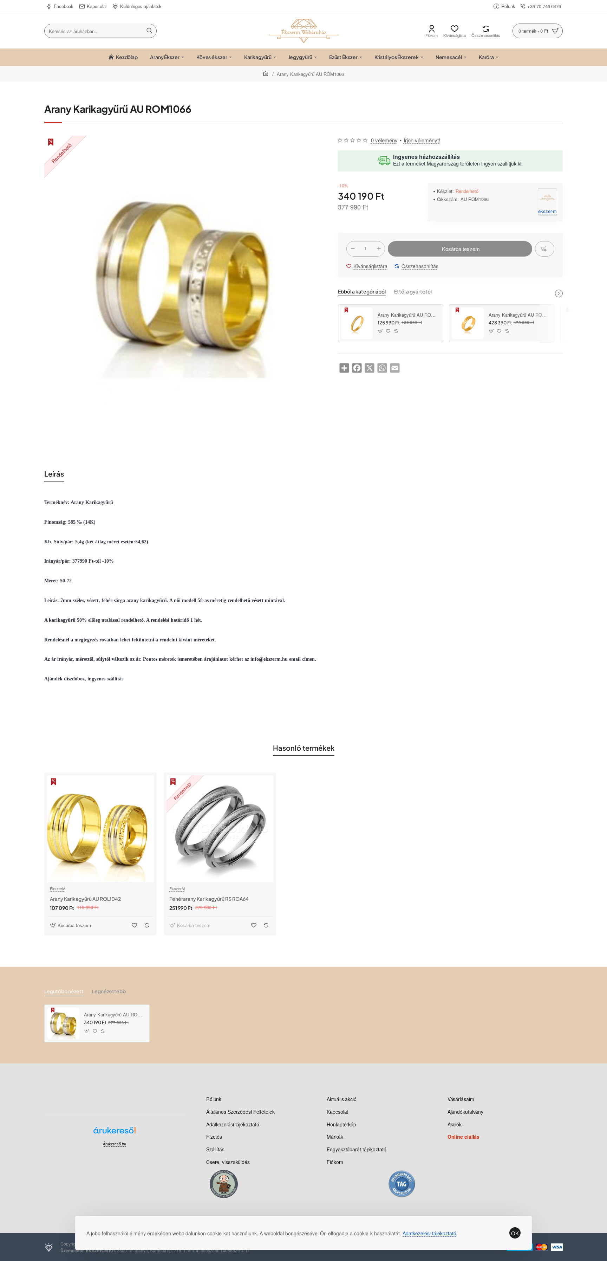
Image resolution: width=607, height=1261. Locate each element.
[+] (379, 248)
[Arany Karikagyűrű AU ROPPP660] (468, 323)
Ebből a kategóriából (362, 291)
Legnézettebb (109, 991)
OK (515, 1233)
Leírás (54, 473)
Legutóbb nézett (64, 991)
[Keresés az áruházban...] (149, 31)
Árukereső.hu (114, 1144)
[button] (460, 249)
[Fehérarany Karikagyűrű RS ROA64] (220, 828)
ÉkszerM (57, 888)
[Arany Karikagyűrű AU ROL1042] (100, 828)
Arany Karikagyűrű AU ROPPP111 (408, 315)
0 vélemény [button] (384, 140)
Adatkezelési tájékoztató (429, 1233)
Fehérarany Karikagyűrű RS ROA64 (209, 898)
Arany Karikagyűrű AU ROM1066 (114, 1015)
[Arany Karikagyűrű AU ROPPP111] (357, 323)
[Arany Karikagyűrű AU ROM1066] (63, 1023)
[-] (353, 248)
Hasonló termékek (303, 747)
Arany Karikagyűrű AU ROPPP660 (519, 315)
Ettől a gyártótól (413, 291)
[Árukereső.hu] (114, 1133)
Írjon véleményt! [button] (422, 140)
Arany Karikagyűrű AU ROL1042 (85, 898)
